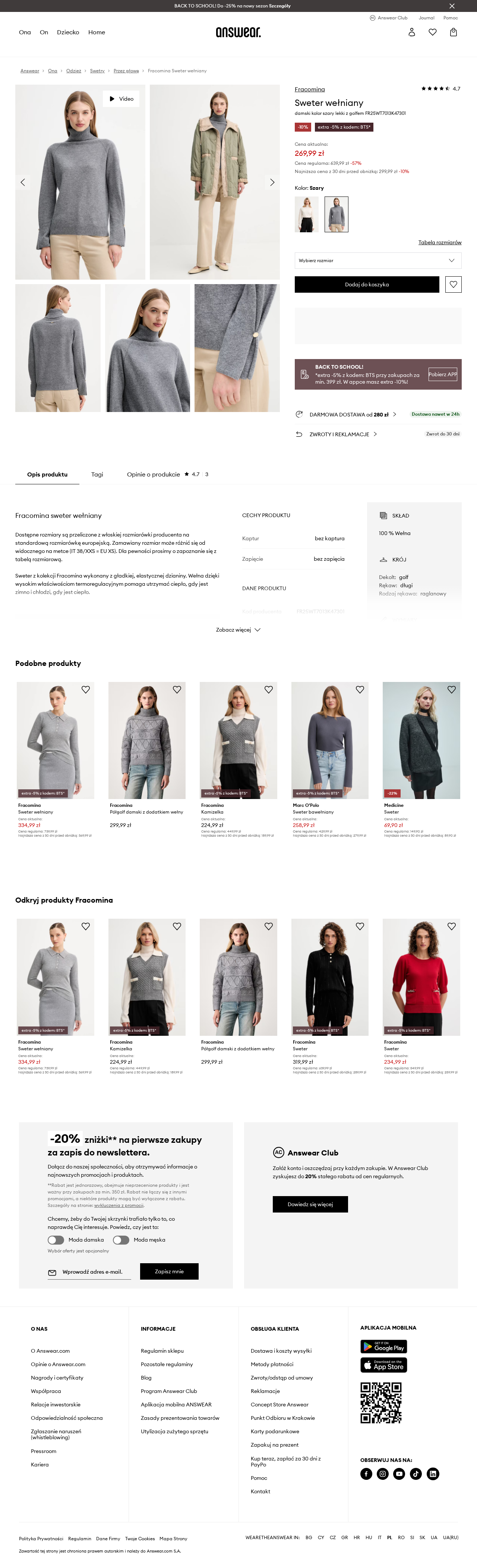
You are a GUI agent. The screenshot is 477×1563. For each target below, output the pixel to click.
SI (412, 1537)
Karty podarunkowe (275, 1431)
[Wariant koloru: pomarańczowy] (307, 214)
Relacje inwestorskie (55, 1404)
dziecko (68, 32)
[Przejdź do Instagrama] (383, 1474)
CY (321, 1537)
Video (126, 98)
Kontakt (260, 1491)
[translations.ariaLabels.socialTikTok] (416, 1474)
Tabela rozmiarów (440, 242)
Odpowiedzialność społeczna (67, 1418)
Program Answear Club (169, 1391)
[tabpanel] (238, 560)
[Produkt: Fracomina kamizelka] (238, 740)
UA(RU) (450, 1537)
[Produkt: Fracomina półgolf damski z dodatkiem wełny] (147, 740)
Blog (146, 1377)
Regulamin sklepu (162, 1350)
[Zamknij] (452, 6)
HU (369, 1537)
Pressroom (43, 1451)
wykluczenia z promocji (118, 1205)
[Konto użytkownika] (411, 32)
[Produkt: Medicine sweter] (421, 740)
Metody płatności (272, 1364)
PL (389, 1537)
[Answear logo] (238, 32)
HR (357, 1537)
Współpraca (46, 1391)
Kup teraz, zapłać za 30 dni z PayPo (286, 1461)
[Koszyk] (453, 32)
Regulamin (79, 1538)
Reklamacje (265, 1391)
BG (309, 1537)
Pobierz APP (443, 374)
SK (422, 1537)
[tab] (167, 474)
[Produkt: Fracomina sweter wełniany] (55, 740)
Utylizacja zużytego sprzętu (174, 1431)
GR (344, 1537)
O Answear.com (50, 1350)
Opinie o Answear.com (58, 1364)
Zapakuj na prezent (274, 1444)
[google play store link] (383, 1346)
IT (380, 1537)
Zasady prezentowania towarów (180, 1418)
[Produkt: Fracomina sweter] (330, 977)
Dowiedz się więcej (310, 1204)
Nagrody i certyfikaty (57, 1377)
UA (434, 1537)
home (96, 32)
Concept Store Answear (280, 1404)
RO (401, 1537)
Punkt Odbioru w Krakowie (283, 1418)
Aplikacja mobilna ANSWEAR (176, 1404)
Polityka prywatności (41, 1538)
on (44, 32)
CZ (333, 1537)
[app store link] (383, 1364)
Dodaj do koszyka (367, 284)
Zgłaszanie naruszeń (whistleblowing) (56, 1434)
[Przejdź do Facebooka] (366, 1474)
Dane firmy (108, 1538)
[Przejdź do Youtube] (399, 1474)
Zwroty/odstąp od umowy (282, 1377)
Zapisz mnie (169, 1271)
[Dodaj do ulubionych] (453, 284)
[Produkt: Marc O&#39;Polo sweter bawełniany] (330, 740)
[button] (378, 260)
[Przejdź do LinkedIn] (433, 1474)
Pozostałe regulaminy (167, 1364)
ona (25, 32)
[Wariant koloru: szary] (336, 214)
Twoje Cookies (140, 1538)
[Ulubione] (432, 32)
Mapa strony (173, 1538)
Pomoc (259, 1478)
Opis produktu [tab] (47, 474)
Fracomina (310, 89)
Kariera (40, 1464)
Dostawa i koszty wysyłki (281, 1350)
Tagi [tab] (97, 474)
